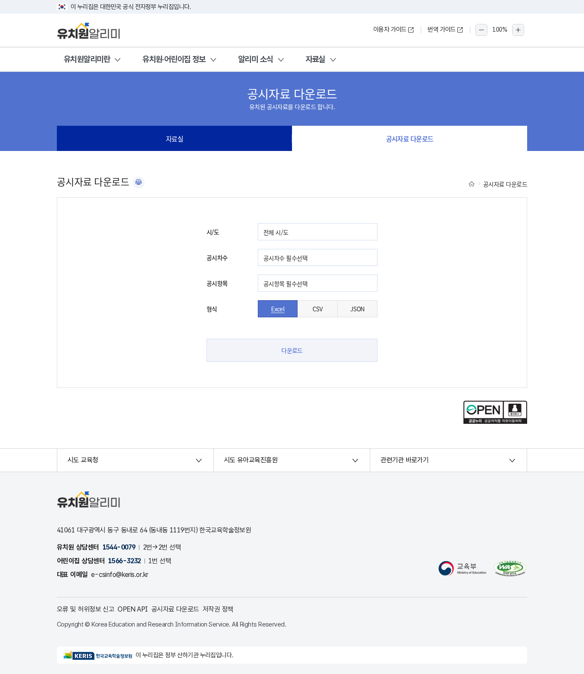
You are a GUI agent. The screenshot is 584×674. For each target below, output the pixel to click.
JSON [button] (357, 308)
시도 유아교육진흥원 (250, 460)
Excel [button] (277, 308)
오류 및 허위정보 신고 (85, 609)
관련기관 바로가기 (404, 460)
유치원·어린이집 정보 (174, 59)
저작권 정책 (218, 609)
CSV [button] (317, 308)
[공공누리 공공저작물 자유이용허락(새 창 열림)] (495, 421)
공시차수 (217, 257)
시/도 (212, 232)
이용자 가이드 (390, 29)
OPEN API (133, 609)
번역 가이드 (442, 29)
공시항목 (217, 283)
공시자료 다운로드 (410, 138)
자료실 (315, 59)
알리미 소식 (255, 59)
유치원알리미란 (87, 59)
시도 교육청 (83, 460)
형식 (211, 308)
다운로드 (292, 350)
